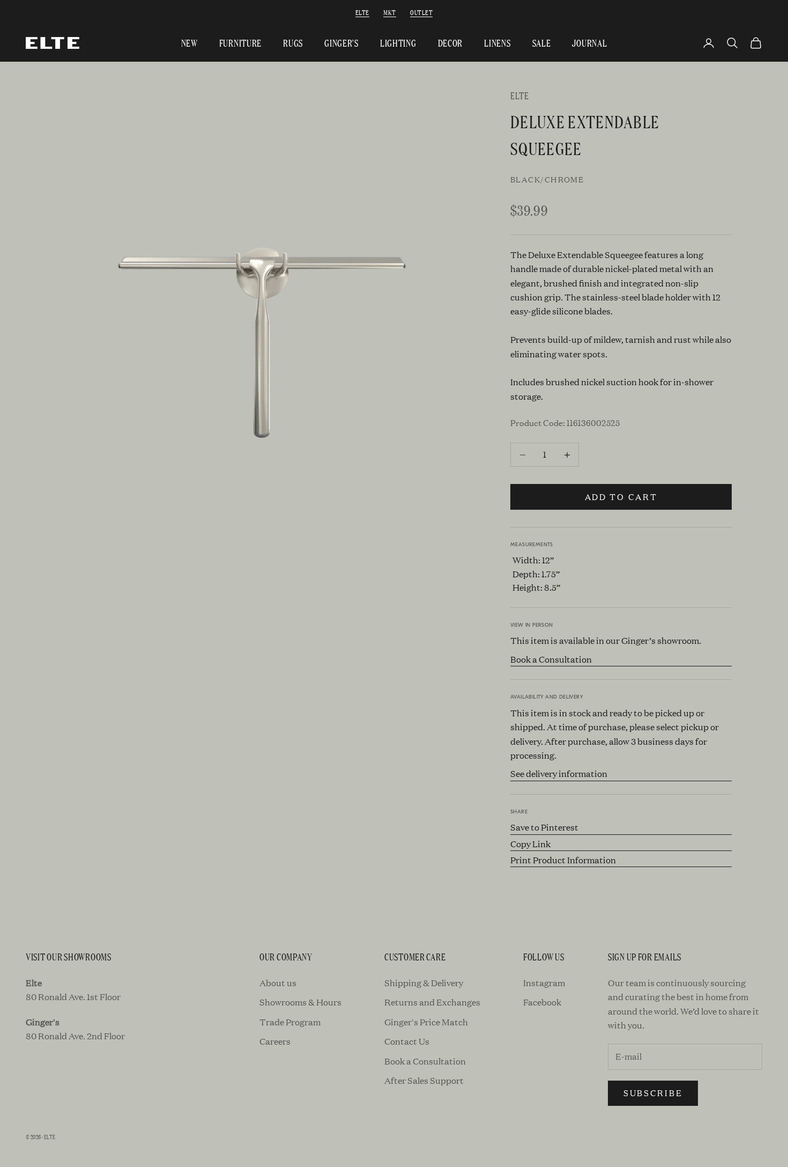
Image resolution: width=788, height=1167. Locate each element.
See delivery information (558, 773)
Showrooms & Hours (300, 1002)
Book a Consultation (551, 659)
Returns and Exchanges (432, 1002)
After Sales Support (424, 1080)
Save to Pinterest (544, 827)
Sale (541, 42)
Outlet (421, 12)
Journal (589, 42)
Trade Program (290, 1022)
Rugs (293, 42)
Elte (362, 12)
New (189, 42)
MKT (389, 12)
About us (277, 983)
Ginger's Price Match (426, 1022)
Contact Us (406, 1041)
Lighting (398, 42)
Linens (497, 42)
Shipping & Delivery (423, 983)
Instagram (544, 983)
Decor (450, 42)
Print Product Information (563, 860)
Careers (275, 1041)
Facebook (542, 1002)
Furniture (240, 42)
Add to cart (621, 496)
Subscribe (652, 1093)
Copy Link (530, 844)
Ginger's (341, 42)
